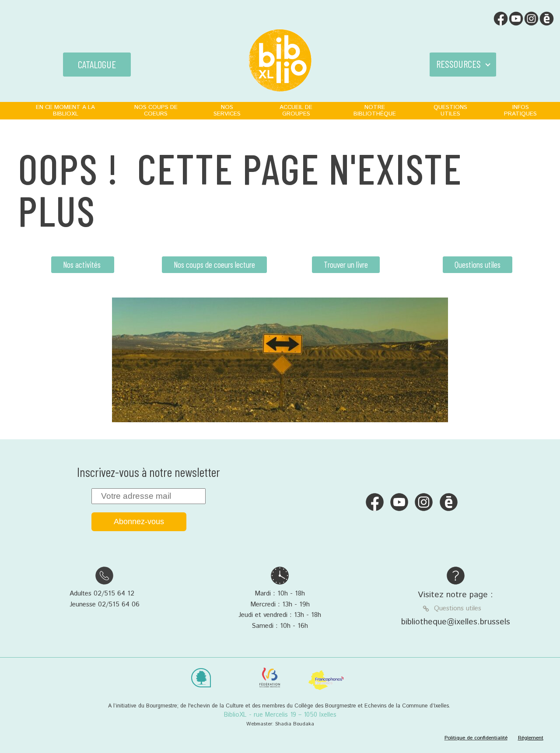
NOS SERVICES (227, 110)
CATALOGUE (97, 64)
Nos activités (82, 264)
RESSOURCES (458, 64)
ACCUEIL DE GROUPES (296, 110)
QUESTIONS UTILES (450, 110)
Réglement (530, 738)
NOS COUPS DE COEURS (156, 110)
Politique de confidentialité (476, 738)
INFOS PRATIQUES (520, 110)
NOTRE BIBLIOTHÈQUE (375, 110)
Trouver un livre (346, 264)
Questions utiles (477, 264)
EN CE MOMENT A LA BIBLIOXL (65, 110)
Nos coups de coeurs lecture (214, 264)
